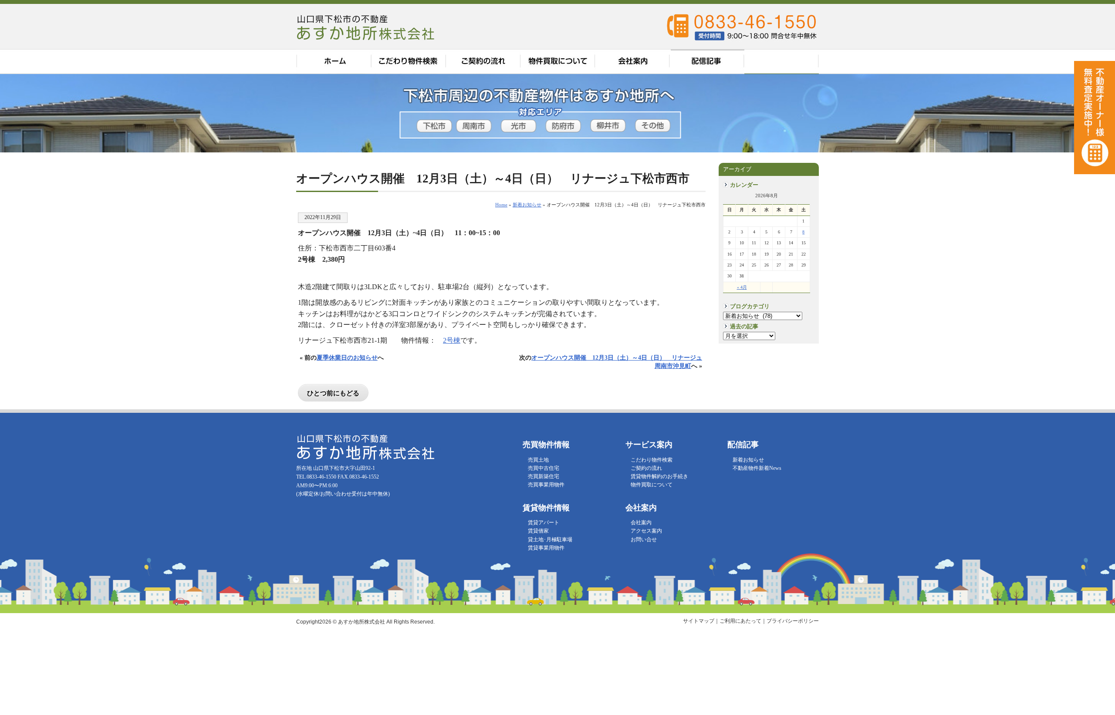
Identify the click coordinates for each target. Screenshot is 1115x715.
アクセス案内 (781, 61)
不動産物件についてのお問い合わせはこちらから (1094, 235)
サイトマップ (698, 621)
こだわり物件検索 (408, 61)
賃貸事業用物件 (546, 548)
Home (501, 204)
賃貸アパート (543, 522)
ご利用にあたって (740, 621)
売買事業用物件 (546, 485)
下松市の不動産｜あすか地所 (366, 27)
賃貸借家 (538, 531)
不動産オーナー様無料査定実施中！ (1094, 117)
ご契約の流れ (483, 61)
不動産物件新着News (757, 468)
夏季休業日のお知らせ (347, 357)
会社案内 (633, 61)
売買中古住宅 (543, 468)
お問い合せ (644, 539)
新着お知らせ (748, 460)
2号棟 (451, 340)
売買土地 (538, 460)
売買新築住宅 (543, 476)
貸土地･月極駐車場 (550, 539)
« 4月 (742, 287)
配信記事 (707, 61)
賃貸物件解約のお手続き (659, 476)
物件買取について (558, 61)
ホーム (333, 61)
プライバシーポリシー (793, 621)
